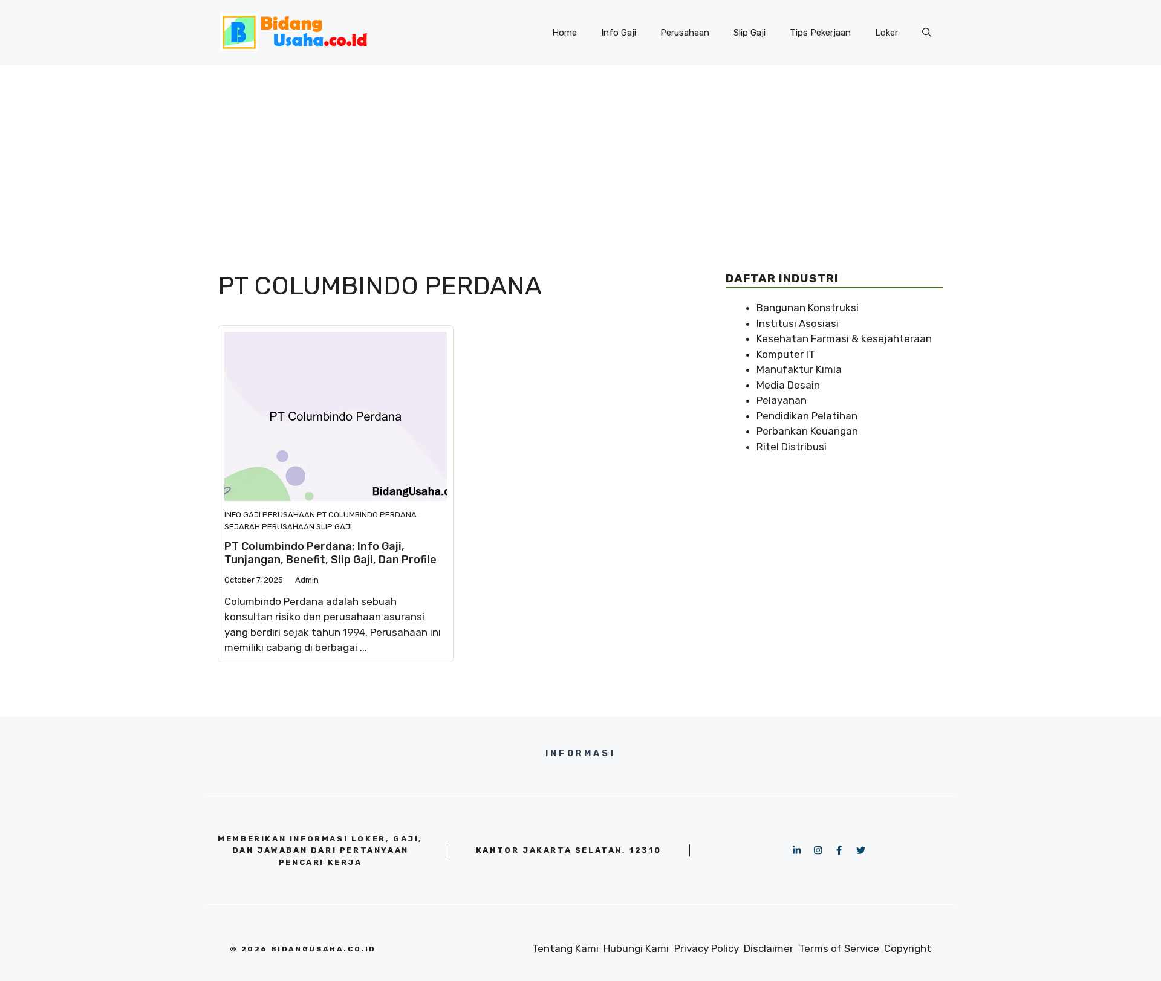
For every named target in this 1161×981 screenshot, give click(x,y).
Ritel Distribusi (791, 447)
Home (564, 32)
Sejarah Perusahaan (269, 526)
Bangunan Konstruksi (807, 308)
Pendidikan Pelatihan (806, 416)
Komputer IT (785, 354)
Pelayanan (781, 400)
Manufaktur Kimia (799, 369)
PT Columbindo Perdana (367, 514)
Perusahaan (684, 32)
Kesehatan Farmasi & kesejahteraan (844, 338)
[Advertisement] (580, 156)
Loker (886, 32)
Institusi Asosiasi (797, 323)
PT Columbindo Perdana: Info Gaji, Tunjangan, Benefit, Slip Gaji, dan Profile (330, 553)
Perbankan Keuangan (807, 431)
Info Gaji (618, 32)
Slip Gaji (749, 32)
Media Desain (788, 385)
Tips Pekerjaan (820, 32)
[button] (926, 33)
